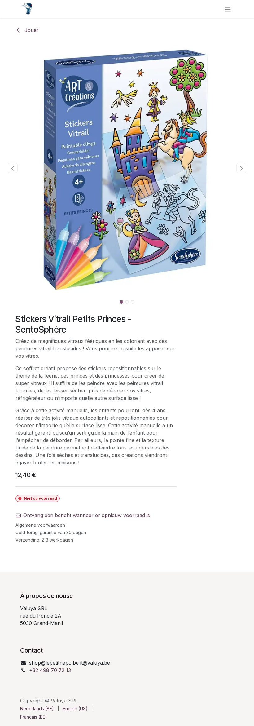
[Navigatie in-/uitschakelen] (227, 8)
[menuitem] (37, 708)
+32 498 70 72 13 (50, 670)
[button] (12, 168)
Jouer (31, 30)
